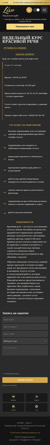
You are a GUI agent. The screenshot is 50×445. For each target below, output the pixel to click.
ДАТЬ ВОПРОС (26, 54)
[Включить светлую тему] (36, 10)
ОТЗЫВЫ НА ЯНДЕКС (15, 48)
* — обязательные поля (10, 374)
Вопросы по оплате (9, 385)
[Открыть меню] (44, 10)
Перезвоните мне (25, 26)
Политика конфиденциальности (25, 433)
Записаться (25, 380)
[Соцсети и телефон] (29, 10)
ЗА (17, 54)
